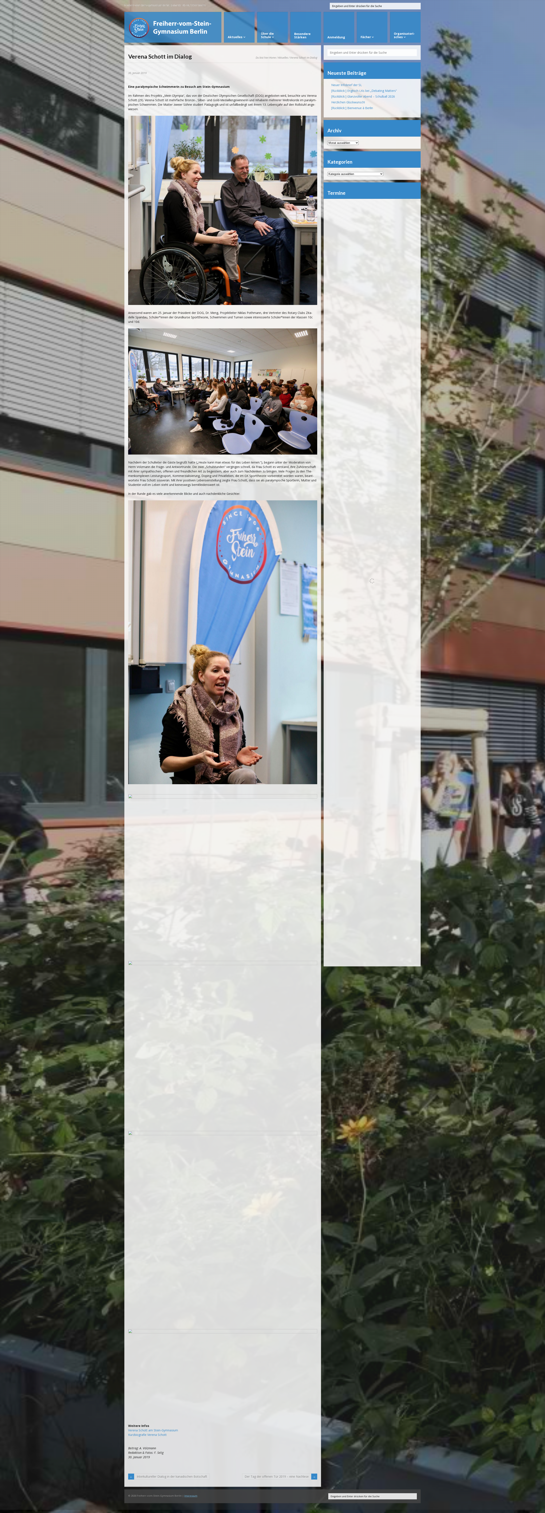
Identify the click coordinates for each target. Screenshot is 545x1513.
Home (272, 57)
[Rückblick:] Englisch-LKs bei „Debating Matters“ (364, 91)
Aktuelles (283, 57)
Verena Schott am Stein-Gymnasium (153, 1430)
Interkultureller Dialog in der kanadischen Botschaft (172, 1476)
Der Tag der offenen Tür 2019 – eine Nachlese (277, 1476)
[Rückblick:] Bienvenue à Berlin (352, 108)
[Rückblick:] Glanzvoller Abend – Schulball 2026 (363, 96)
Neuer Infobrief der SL (346, 85)
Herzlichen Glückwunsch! (348, 102)
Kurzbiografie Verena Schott (147, 1435)
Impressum (190, 1495)
